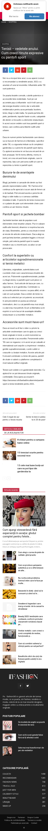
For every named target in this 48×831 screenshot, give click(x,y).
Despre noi (11, 817)
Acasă (3, 22)
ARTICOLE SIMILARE (12, 429)
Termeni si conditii (34, 820)
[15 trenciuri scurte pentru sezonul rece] (9, 455)
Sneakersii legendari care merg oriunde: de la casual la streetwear (31, 606)
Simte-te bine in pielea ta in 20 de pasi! (35, 418)
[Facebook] (20, 686)
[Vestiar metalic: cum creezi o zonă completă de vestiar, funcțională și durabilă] (9, 634)
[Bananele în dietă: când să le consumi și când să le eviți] (9, 594)
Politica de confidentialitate (15, 820)
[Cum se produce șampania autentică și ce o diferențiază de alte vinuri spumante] (9, 568)
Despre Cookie (33, 817)
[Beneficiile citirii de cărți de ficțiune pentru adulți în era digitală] (9, 659)
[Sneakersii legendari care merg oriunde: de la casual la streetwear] (9, 607)
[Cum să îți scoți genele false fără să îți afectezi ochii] (9, 737)
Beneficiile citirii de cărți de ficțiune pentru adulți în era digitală (30, 659)
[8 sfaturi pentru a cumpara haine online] (9, 442)
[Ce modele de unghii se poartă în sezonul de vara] (7, 725)
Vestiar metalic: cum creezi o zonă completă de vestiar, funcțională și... (31, 633)
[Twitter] (27, 686)
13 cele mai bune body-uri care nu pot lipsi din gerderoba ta (30, 468)
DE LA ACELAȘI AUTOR (14, 433)
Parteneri (21, 817)
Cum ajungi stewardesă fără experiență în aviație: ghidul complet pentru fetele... (20, 533)
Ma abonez (34, 16)
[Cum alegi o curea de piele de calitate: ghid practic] (9, 555)
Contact (34, 823)
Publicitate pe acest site (20, 823)
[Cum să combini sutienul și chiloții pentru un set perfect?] (9, 647)
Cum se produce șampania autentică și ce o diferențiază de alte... (30, 568)
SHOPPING (13, 22)
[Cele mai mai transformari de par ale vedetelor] (7, 751)
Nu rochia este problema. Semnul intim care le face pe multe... (30, 580)
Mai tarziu (13, 16)
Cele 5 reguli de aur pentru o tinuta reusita (12, 418)
